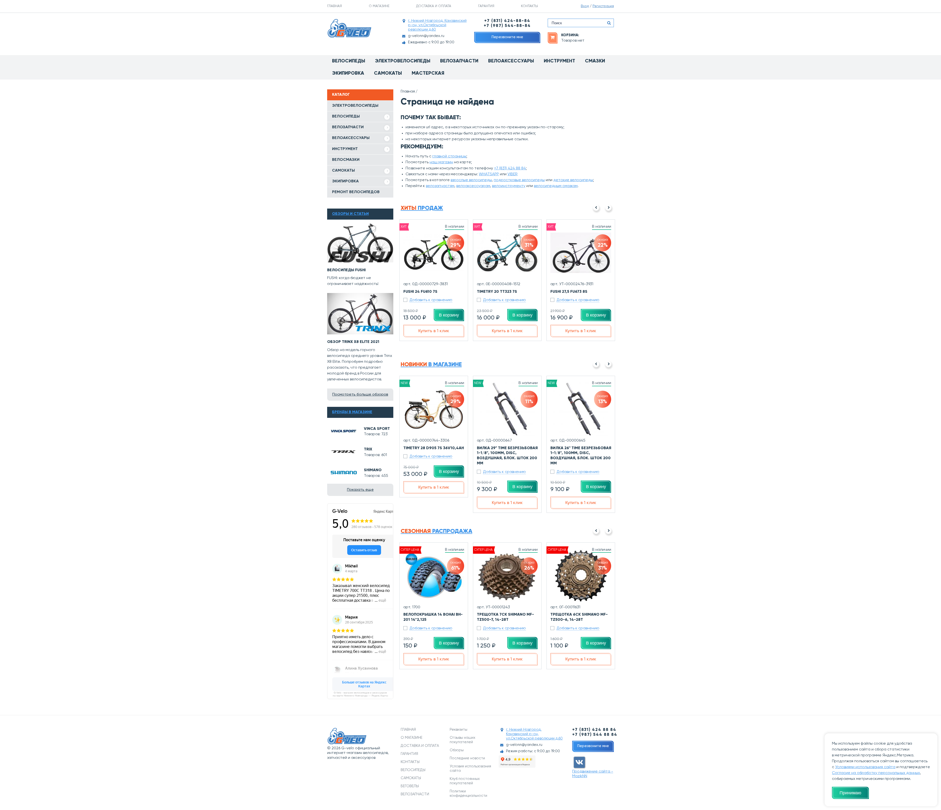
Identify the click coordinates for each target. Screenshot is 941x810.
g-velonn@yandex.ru (426, 36)
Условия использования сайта (470, 768)
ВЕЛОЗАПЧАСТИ (348, 127)
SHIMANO (373, 470)
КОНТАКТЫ (529, 6)
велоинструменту (508, 186)
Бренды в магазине (352, 412)
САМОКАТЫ (343, 171)
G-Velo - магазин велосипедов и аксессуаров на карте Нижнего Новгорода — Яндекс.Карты (360, 694)
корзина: (570, 35)
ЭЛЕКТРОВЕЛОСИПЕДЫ (355, 106)
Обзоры (457, 750)
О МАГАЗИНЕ (379, 6)
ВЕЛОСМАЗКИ (345, 160)
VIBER (513, 174)
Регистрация (603, 6)
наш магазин (441, 162)
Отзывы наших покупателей (462, 740)
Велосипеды (348, 61)
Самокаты (388, 73)
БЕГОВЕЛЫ (410, 786)
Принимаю (850, 792)
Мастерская (428, 73)
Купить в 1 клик (433, 331)
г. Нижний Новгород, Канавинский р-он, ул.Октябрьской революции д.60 (437, 25)
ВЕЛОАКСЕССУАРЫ (351, 138)
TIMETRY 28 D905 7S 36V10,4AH (433, 448)
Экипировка (348, 73)
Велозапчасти (459, 61)
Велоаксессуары (511, 61)
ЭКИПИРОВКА (345, 181)
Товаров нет (572, 41)
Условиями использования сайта (865, 767)
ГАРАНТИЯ (486, 6)
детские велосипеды (573, 180)
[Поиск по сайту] (609, 23)
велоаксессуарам (473, 186)
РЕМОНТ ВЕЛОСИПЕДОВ (356, 192)
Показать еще (360, 490)
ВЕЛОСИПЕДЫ (346, 116)
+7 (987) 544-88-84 (507, 26)
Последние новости (467, 758)
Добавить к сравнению (430, 300)
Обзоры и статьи (350, 214)
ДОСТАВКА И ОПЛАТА (433, 6)
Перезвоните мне (507, 37)
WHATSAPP (489, 174)
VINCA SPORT (377, 429)
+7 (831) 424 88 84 (510, 168)
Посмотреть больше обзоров (360, 395)
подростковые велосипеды (519, 180)
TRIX (368, 449)
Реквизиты (458, 729)
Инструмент (559, 61)
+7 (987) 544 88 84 (594, 735)
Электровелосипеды (402, 61)
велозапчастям (440, 186)
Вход (585, 6)
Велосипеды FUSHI (346, 270)
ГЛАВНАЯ (334, 6)
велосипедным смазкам (556, 186)
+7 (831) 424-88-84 (507, 21)
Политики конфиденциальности (468, 793)
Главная (408, 92)
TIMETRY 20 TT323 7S (497, 292)
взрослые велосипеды (471, 180)
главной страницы (449, 156)
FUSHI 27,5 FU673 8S (568, 292)
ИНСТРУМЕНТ (345, 149)
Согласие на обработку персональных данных (876, 773)
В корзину (449, 315)
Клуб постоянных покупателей (465, 781)
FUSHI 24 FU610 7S (420, 292)
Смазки (595, 61)
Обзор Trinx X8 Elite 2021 (353, 342)
